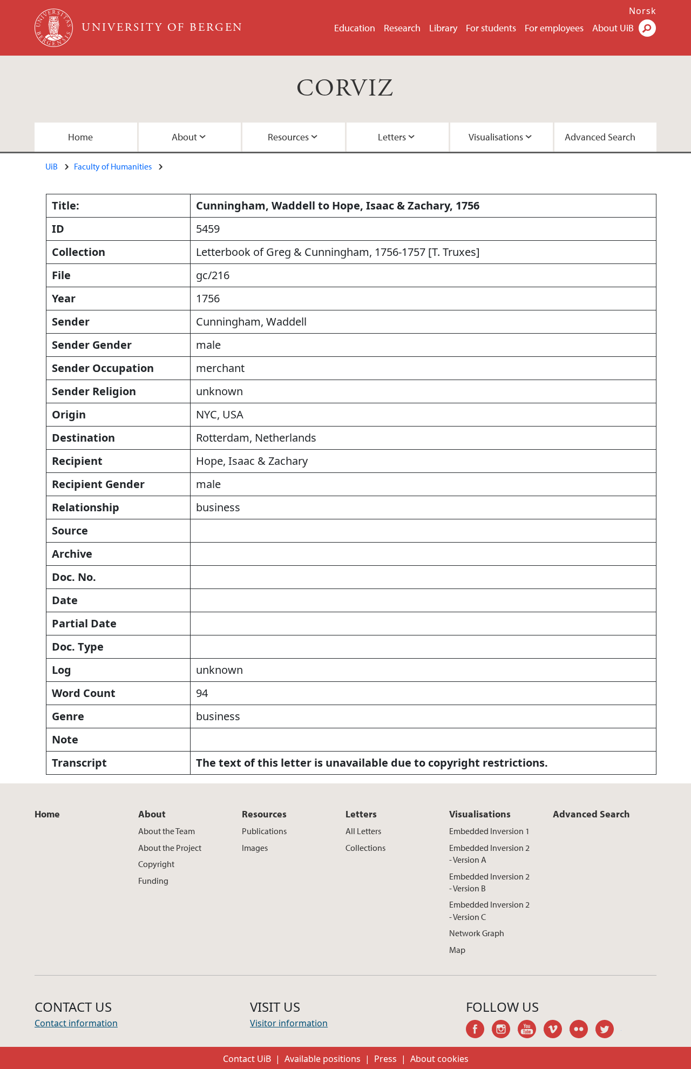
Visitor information (289, 1023)
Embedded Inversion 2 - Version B (489, 882)
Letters (392, 137)
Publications (264, 831)
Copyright (156, 863)
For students (491, 28)
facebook (479, 1030)
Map (457, 949)
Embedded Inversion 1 (489, 831)
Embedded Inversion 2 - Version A (489, 853)
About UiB (613, 28)
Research (402, 28)
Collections (365, 847)
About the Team (166, 831)
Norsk (642, 11)
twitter (608, 1030)
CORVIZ (345, 88)
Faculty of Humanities (113, 166)
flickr (582, 1030)
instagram (505, 1030)
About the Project (169, 847)
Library (443, 28)
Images (255, 847)
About (184, 137)
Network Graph (476, 933)
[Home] (55, 28)
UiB (51, 166)
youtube (531, 1030)
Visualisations (496, 137)
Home (80, 137)
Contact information (76, 1023)
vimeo (557, 1030)
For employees (554, 28)
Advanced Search (600, 137)
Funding (153, 880)
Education (354, 28)
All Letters (363, 831)
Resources (288, 137)
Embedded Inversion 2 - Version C (489, 910)
